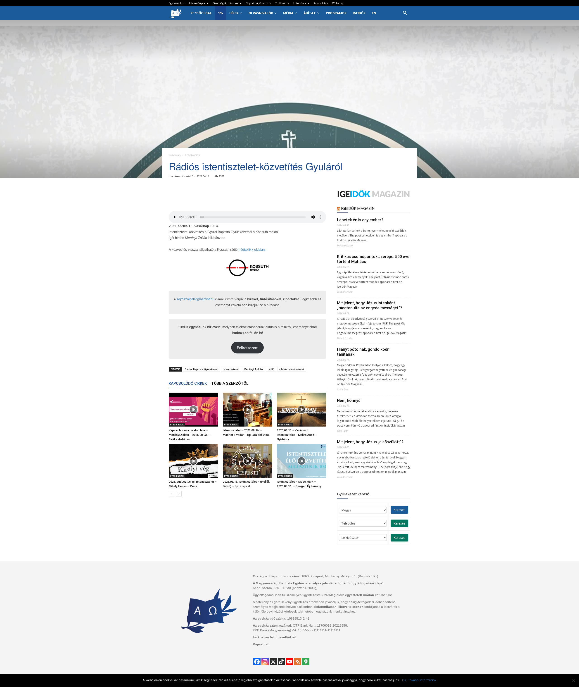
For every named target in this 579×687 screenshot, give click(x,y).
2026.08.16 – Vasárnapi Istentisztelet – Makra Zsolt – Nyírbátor (297, 435)
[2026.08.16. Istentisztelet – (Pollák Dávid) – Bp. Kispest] (247, 461)
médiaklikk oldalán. (251, 249)
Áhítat (310, 13)
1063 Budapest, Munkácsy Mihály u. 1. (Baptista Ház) (339, 576)
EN (374, 13)
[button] (404, 13)
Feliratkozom (247, 347)
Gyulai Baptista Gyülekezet (201, 369)
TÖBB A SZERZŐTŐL (229, 383)
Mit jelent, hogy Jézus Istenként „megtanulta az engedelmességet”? (369, 305)
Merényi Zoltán (253, 369)
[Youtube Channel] (289, 661)
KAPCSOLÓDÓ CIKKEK (188, 383)
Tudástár (280, 3)
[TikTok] (281, 661)
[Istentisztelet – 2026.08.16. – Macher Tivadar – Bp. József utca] (247, 410)
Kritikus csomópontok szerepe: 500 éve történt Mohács (373, 259)
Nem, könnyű (349, 400)
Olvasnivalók (261, 13)
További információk (422, 680)
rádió (271, 369)
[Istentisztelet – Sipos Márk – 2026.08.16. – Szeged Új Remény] (301, 461)
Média (288, 13)
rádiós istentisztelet (291, 369)
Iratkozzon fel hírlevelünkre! (274, 637)
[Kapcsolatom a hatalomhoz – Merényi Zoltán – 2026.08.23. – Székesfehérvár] (193, 410)
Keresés (399, 510)
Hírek (233, 13)
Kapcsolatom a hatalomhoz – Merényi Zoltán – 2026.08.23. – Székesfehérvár (189, 435)
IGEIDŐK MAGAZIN (358, 208)
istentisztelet (231, 369)
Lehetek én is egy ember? (360, 219)
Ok (404, 680)
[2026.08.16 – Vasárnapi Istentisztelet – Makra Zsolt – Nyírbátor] (301, 410)
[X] (273, 661)
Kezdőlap (175, 155)
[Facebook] (257, 661)
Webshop (338, 3)
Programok (336, 13)
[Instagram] (265, 661)
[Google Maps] (305, 661)
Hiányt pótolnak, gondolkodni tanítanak (363, 352)
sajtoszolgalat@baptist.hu (195, 299)
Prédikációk (177, 424)
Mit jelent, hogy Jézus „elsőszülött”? (370, 441)
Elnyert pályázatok (257, 3)
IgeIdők (359, 13)
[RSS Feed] (297, 661)
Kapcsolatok (320, 3)
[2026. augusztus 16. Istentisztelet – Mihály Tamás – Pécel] (193, 461)
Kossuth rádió (184, 176)
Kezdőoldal (201, 13)
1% (220, 13)
